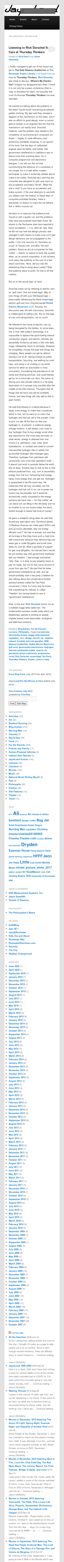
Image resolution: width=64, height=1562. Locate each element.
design (28, 638)
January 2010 (16, 1227)
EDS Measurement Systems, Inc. (26, 892)
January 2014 (16, 1062)
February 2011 (16, 1181)
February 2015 (16, 1016)
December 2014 (17, 1023)
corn (22, 638)
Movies (12, 770)
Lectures (13, 631)
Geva (48, 850)
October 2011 (16, 1159)
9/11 (10, 814)
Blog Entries (24, 628)
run (48, 872)
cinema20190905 (30, 834)
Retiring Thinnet (17, 1390)
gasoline (39, 641)
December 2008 (17, 1274)
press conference (28, 653)
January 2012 (16, 1148)
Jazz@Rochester (17, 932)
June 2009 (14, 1252)
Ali (16, 813)
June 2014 (14, 1045)
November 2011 (17, 1156)
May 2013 (13, 1091)
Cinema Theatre (19, 838)
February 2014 (16, 1059)
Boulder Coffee (29, 820)
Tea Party (46, 656)
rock (43, 872)
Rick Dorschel (45, 77)
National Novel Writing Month (24, 777)
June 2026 (14, 966)
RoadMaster (33, 871)
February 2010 (16, 1224)
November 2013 (17, 1070)
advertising (14, 634)
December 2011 (17, 1152)
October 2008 (16, 1281)
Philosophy (23, 631)
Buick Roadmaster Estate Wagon (25, 825)
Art (10, 719)
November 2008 (17, 1278)
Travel (12, 798)
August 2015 (15, 994)
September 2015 (17, 991)
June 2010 (14, 1209)
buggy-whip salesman (39, 634)
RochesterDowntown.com (22, 943)
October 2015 (16, 987)
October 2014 (16, 1030)
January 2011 (16, 1184)
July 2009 (14, 1249)
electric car (38, 638)
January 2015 (16, 1020)
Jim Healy (14, 862)
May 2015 (13, 1005)
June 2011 (14, 1170)
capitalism (14, 638)
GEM (46, 641)
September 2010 (17, 1199)
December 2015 (17, 980)
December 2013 (17, 1066)
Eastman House (19, 850)
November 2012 (17, 1113)
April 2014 (14, 1052)
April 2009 (14, 1260)
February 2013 (16, 1102)
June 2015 (14, 1002)
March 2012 (15, 1141)
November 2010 (17, 1192)
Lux (32, 862)
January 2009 (16, 1270)
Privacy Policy (15, 26)
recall (11, 656)
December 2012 (17, 1109)
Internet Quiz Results (20, 755)
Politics (13, 787)
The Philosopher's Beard (22, 912)
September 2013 (17, 1077)
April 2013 (14, 1095)
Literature (14, 766)
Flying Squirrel (38, 850)
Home (12, 19)
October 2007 (16, 1324)
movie (38, 862)
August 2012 (15, 1123)
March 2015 (15, 1012)
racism (18, 872)
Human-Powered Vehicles (22, 752)
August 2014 (15, 1037)
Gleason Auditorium (18, 644)
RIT (24, 872)
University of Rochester (43, 876)
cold (33, 838)
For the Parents (38, 628)
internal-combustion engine (22, 650)
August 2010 (15, 1202)
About (34, 19)
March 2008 (15, 1306)
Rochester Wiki (17, 939)
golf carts (13, 647)
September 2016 (17, 973)
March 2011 (15, 1177)
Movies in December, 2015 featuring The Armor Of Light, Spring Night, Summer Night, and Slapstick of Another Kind (30, 1423)
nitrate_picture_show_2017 (34, 867)
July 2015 (14, 998)
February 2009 (16, 1267)
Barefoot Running (18, 723)
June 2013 (14, 1088)
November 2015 (17, 984)
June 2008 (14, 1295)
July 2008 (14, 1292)
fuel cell (30, 641)
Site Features (16, 791)
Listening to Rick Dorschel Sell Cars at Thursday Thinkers (30, 49)
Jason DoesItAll (17, 896)
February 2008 (16, 1310)
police (12, 872)
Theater (13, 795)
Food (11, 741)
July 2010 (14, 1206)
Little (24, 862)
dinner (48, 838)
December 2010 (17, 1188)
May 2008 (13, 1299)
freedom (21, 641)
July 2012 (14, 1127)
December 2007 (17, 1317)
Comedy (13, 734)
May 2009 (13, 1256)
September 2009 (17, 1242)
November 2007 (17, 1320)
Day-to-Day (14, 737)
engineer (49, 638)
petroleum (14, 653)
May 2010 (13, 1213)
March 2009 (15, 1263)
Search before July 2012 (20, 691)
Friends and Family (19, 748)
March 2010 (15, 1220)
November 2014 (17, 1027)
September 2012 (17, 1120)
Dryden (29, 844)
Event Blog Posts (17, 674)
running (13, 876)
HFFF (37, 856)
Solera (21, 876)
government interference (31, 647)
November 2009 (17, 1234)
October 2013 (16, 1073)
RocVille (13, 946)
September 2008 (17, 1285)
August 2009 (15, 1245)
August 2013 (15, 1080)
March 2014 (15, 1055)
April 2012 (14, 1138)
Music (12, 773)
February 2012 (16, 1145)
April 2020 (14, 969)
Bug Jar (43, 819)
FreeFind (25, 694)
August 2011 (15, 1163)
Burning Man (15, 730)
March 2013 (15, 1098)
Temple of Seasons (19, 900)
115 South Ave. (44, 73)
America (23, 814)
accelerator (43, 631)
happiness (27, 856)
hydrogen (48, 647)
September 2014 (17, 1034)
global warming (15, 856)
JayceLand (18, 1333)
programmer (44, 653)
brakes (24, 634)
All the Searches (17, 1337)
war (11, 880)
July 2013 (14, 1084)
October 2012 (16, 1116)
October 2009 (16, 1238)
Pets (11, 780)
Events (23, 19)
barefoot (15, 820)
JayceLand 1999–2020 (20, 1365)
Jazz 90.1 (13, 928)
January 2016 (16, 976)
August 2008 (15, 1288)
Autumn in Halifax (40, 814)
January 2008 (16, 1313)
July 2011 (14, 1166)
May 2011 (13, 1174)
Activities (13, 716)
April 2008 (14, 1303)
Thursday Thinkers (18, 659)
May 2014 (13, 1048)
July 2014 (14, 1041)
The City (13, 950)
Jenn (47, 856)
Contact (45, 19)
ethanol (12, 641)
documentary (14, 845)
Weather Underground (20, 953)
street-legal (35, 656)
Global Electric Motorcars (41, 644)
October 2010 (16, 1195)
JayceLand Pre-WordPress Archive (26, 680)
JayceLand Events (18, 759)
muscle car (41, 650)
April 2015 (14, 1009)
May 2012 (13, 1134)
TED (28, 876)
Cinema (13, 834)
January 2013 (16, 1106)
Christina (42, 829)
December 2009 (17, 1231)
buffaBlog (14, 925)
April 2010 (14, 1217)
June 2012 (14, 1131)
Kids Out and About (19, 935)
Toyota (31, 659)
